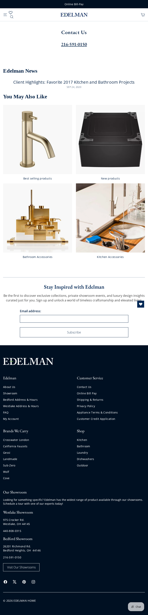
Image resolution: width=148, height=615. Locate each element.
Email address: (30, 311)
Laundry (82, 452)
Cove (6, 478)
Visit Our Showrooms (21, 567)
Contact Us (84, 387)
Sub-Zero (9, 465)
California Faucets (15, 446)
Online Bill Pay (87, 393)
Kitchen (82, 440)
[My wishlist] (10, 12)
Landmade (10, 459)
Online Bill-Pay (74, 4)
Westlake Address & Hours (21, 406)
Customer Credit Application (96, 419)
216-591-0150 (12, 557)
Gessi (6, 452)
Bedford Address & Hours (20, 399)
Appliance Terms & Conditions (97, 412)
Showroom (10, 393)
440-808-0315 (12, 531)
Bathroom (83, 446)
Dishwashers (85, 459)
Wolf (6, 472)
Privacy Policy (86, 406)
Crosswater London (16, 440)
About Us (9, 387)
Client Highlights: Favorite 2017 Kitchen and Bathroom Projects (74, 82)
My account (11, 419)
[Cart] (143, 14)
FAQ (5, 412)
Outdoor (82, 465)
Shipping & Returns (90, 399)
